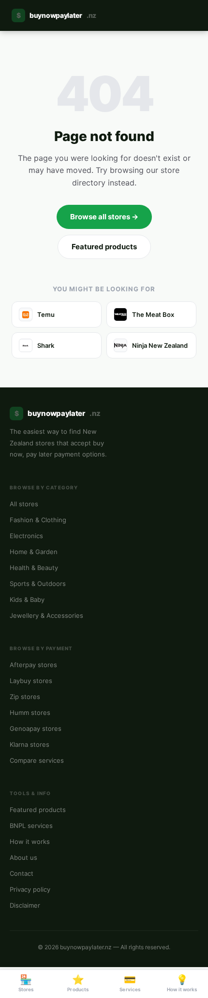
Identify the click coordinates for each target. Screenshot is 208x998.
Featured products (104, 246)
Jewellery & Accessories (46, 615)
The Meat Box (153, 314)
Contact (21, 873)
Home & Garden (34, 552)
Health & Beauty (34, 567)
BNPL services (31, 825)
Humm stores (30, 712)
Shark (45, 345)
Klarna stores (29, 744)
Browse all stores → (104, 216)
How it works (30, 841)
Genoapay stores (35, 728)
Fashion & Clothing (38, 520)
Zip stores (25, 696)
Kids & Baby (27, 599)
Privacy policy (30, 889)
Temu (46, 314)
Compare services (37, 760)
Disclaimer (25, 905)
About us (23, 857)
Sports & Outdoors (38, 583)
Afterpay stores (33, 665)
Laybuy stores (31, 680)
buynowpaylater (56, 15)
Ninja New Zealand (160, 345)
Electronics (26, 536)
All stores (24, 504)
